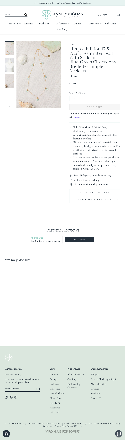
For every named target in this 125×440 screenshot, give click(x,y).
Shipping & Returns (94, 199)
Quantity (77, 93)
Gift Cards (110, 23)
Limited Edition (57, 393)
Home (72, 44)
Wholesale (95, 393)
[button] (118, 433)
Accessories (94, 23)
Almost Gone (56, 398)
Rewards (95, 388)
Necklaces (44, 23)
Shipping (95, 374)
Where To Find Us (75, 374)
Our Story (62, 29)
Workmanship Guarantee (73, 386)
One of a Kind (56, 403)
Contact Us (96, 398)
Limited (77, 23)
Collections (62, 23)
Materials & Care (94, 192)
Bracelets (14, 23)
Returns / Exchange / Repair (104, 379)
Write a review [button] (79, 239)
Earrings (29, 23)
